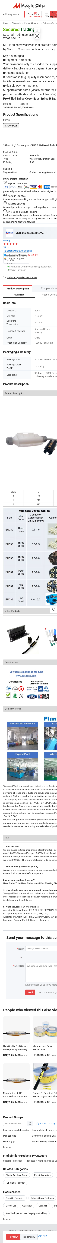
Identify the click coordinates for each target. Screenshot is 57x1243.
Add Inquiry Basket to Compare (22, 277)
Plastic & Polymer (31, 23)
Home (5, 23)
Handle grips (9, 1141)
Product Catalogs (48, 1123)
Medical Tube (9, 1135)
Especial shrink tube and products (17, 1129)
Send (30, 992)
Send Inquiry (29, 1236)
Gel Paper (27, 1205)
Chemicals (16, 23)
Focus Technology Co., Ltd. (40, 1230)
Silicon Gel (11, 1205)
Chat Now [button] (42, 1235)
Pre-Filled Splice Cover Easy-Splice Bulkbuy (26, 1213)
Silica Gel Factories (15, 1198)
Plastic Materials (42, 1175)
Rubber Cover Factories (42, 1198)
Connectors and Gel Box (44, 1135)
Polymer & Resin (50, 23)
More (6, 1219)
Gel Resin (43, 1205)
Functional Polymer (15, 1182)
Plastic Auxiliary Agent (17, 1175)
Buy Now (13, 1236)
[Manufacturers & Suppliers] (28, 5)
